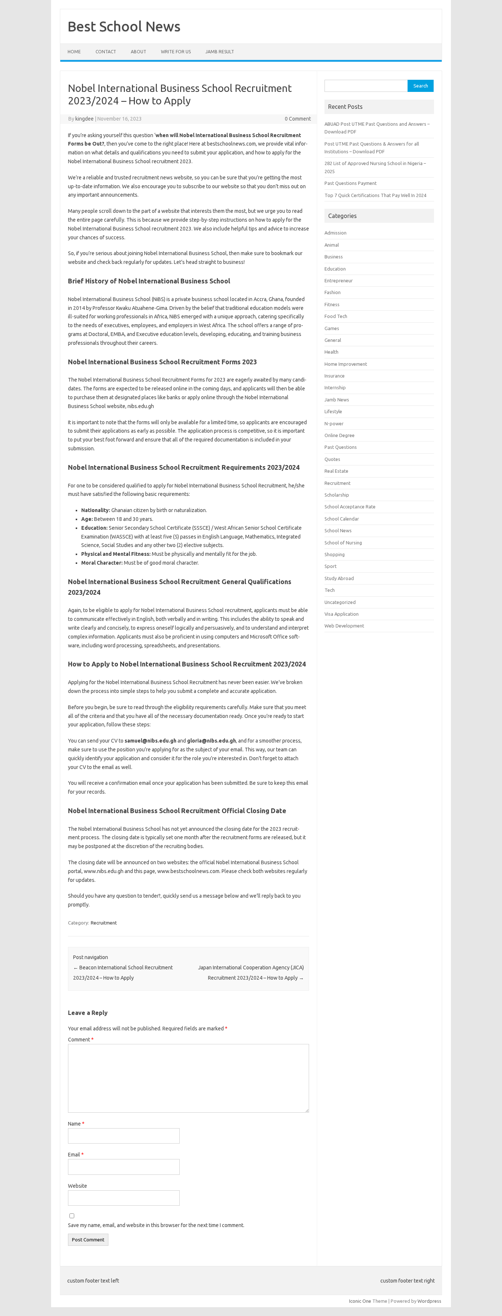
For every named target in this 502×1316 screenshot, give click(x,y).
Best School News (124, 26)
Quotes (332, 459)
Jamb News (336, 399)
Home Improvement (345, 363)
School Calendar (341, 518)
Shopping (334, 554)
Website (77, 1186)
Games (331, 328)
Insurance (334, 375)
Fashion (332, 292)
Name (76, 1124)
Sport (330, 566)
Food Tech (335, 316)
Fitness (332, 304)
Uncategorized (340, 602)
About (138, 51)
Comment (81, 1040)
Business (333, 256)
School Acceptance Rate (350, 506)
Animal (331, 244)
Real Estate (336, 470)
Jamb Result (219, 51)
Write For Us (176, 51)
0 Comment (298, 119)
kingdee (84, 119)
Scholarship (336, 494)
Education (335, 268)
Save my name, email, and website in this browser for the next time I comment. (156, 1225)
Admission (335, 232)
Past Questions (340, 447)
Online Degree (339, 435)
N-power (334, 423)
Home (74, 51)
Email (76, 1155)
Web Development (344, 625)
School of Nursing (343, 542)
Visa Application (341, 613)
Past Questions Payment (350, 183)
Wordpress (429, 1301)
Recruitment (104, 922)
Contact (106, 51)
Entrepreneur (338, 280)
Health (331, 351)
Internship (335, 387)
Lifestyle (333, 411)
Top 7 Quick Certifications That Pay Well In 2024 (375, 195)
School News (338, 530)
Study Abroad (339, 578)
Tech (329, 590)
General (332, 340)
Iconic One (360, 1301)
